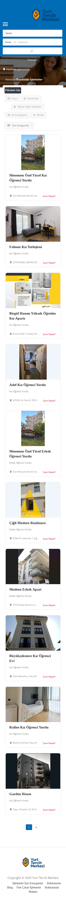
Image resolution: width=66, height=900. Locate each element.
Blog (10, 887)
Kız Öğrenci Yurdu (19, 186)
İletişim (33, 891)
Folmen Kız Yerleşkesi (25, 247)
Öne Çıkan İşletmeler (28, 887)
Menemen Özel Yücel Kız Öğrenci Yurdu (28, 177)
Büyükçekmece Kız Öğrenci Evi (30, 658)
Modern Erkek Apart (25, 589)
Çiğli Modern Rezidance (27, 523)
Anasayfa (32, 59)
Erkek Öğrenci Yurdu (20, 462)
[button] (57, 891)
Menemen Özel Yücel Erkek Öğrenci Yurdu (30, 453)
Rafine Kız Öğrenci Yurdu (29, 727)
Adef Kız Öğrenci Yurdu (27, 385)
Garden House (20, 794)
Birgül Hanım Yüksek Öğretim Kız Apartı (32, 315)
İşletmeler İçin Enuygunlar (27, 883)
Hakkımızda (54, 883)
